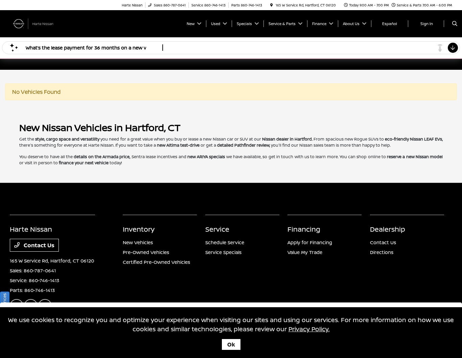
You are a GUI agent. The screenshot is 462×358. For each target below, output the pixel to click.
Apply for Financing (309, 242)
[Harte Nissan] (40, 23)
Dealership (387, 229)
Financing (303, 229)
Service (217, 229)
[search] (454, 24)
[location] (271, 5)
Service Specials (223, 252)
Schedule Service (224, 242)
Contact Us (38, 245)
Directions (381, 252)
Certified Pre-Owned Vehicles (156, 262)
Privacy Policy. (309, 329)
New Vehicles (138, 242)
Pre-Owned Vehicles (146, 252)
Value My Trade (304, 252)
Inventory (139, 229)
